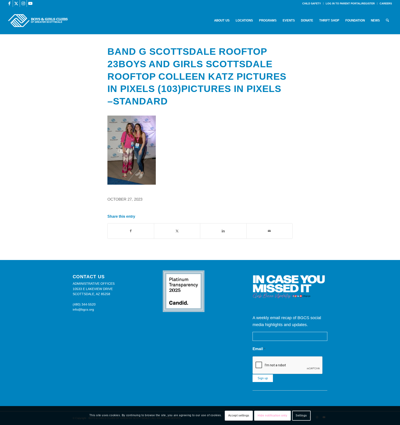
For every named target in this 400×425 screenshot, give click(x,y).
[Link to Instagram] (23, 3)
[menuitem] (311, 3)
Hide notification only (272, 415)
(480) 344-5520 (84, 304)
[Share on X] (177, 230)
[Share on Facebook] (131, 230)
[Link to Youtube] (30, 3)
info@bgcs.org (83, 309)
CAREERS (386, 3)
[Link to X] (16, 3)
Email (259, 349)
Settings (301, 415)
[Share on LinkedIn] (223, 230)
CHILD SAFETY (311, 3)
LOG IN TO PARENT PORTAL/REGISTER (350, 3)
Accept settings (238, 415)
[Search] (387, 20)
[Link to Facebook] (9, 3)
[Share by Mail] (270, 230)
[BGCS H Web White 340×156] (38, 20)
